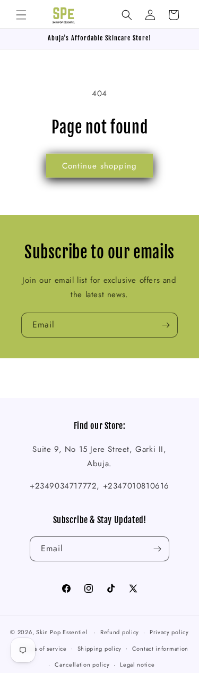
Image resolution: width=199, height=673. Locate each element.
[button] (21, 15)
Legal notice (137, 664)
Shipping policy (99, 648)
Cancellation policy (82, 664)
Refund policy (119, 632)
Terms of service (44, 648)
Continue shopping (99, 166)
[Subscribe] (165, 325)
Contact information (160, 648)
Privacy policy (169, 632)
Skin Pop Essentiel (62, 632)
